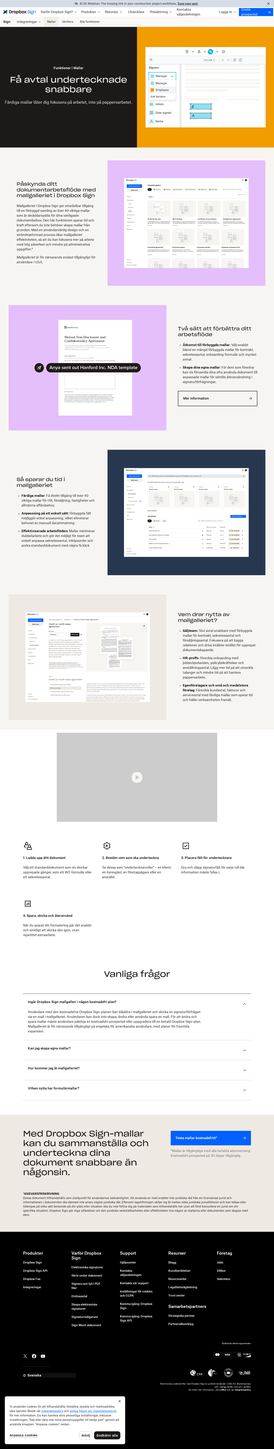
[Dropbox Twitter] (25, 1356)
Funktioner (62, 68)
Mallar (51, 21)
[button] (59, 12)
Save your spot (188, 3)
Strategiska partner (181, 1316)
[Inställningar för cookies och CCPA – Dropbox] (65, 1420)
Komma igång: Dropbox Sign (136, 1306)
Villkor (221, 1271)
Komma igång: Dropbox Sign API (136, 1318)
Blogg (172, 1262)
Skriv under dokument (86, 1275)
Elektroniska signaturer (87, 1267)
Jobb (220, 1262)
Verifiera (67, 21)
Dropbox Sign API (35, 1271)
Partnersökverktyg (181, 1324)
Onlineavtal (79, 1296)
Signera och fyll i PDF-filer (86, 1286)
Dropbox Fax (32, 1279)
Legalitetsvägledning (182, 1287)
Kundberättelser (179, 1271)
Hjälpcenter (128, 1262)
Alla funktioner (90, 21)
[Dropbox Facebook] (34, 1356)
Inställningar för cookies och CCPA (136, 1293)
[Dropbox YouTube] (43, 1356)
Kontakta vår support (134, 1283)
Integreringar (32, 1287)
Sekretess (223, 1279)
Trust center (176, 1295)
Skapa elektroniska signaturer (84, 1306)
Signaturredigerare (84, 1317)
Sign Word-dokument (86, 1325)
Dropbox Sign (32, 1262)
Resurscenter (177, 1279)
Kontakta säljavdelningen (188, 12)
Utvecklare (136, 12)
